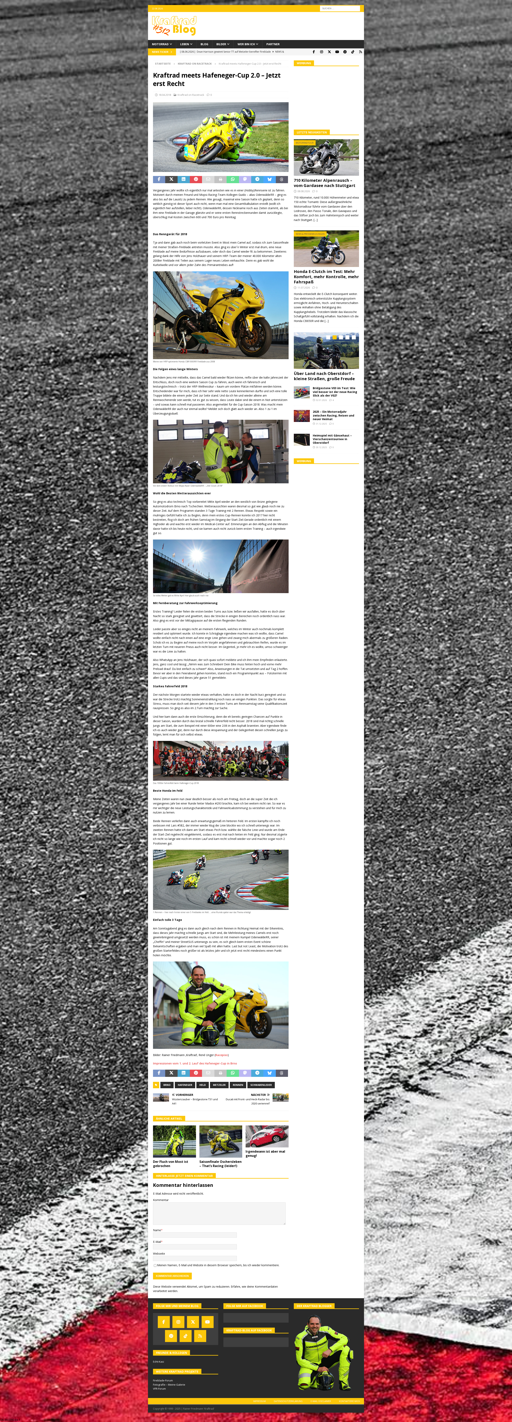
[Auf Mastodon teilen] (245, 179)
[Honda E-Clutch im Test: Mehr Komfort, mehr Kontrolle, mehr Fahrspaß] (326, 248)
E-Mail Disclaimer (321, 1401)
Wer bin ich (246, 44)
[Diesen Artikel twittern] (171, 179)
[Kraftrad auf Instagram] (321, 51)
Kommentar (161, 1200)
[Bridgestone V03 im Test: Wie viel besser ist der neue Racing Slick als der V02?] (302, 398)
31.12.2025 (321, 428)
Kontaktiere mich (349, 1401)
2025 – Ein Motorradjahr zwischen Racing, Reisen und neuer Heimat (333, 420)
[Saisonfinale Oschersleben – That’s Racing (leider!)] (220, 1141)
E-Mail (157, 1242)
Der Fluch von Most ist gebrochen (170, 1163)
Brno (167, 1085)
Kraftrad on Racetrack (191, 95)
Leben (184, 44)
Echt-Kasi (158, 1361)
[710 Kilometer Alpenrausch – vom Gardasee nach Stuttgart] (326, 157)
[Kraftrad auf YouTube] (337, 51)
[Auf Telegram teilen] (257, 179)
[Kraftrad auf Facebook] (313, 51)
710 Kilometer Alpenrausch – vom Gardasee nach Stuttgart (324, 183)
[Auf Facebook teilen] (159, 179)
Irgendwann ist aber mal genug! (265, 1153)
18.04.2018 (165, 95)
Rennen (238, 1085)
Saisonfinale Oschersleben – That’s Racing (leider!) (220, 1163)
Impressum (259, 1401)
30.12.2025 (321, 452)
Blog (204, 44)
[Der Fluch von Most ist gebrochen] (174, 1141)
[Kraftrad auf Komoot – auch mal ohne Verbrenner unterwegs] (360, 51)
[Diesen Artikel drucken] (220, 179)
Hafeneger (185, 1085)
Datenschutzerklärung (288, 1401)
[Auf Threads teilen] (282, 179)
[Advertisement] (326, 97)
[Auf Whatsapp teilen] (233, 179)
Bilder (221, 44)
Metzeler (219, 1085)
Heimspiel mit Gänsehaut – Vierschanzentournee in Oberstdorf (332, 444)
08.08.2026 (303, 191)
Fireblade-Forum (163, 1380)
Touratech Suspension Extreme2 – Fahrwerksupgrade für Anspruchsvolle (325, 379)
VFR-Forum (159, 1388)
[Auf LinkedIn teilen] (184, 179)
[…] (316, 220)
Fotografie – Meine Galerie (169, 1384)
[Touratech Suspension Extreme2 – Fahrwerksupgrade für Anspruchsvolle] (326, 350)
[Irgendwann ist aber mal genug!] (267, 1136)
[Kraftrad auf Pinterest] (344, 51)
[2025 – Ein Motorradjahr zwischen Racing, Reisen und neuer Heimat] (302, 421)
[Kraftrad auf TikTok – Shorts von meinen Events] (352, 51)
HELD (202, 1085)
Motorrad (160, 44)
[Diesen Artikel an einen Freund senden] (208, 179)
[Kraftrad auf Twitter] (329, 51)
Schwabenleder (261, 1085)
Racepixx (221, 1055)
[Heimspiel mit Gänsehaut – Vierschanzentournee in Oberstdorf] (302, 445)
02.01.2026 (321, 405)
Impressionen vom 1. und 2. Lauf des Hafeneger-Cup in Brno (195, 1063)
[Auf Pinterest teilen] (196, 179)
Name (157, 1230)
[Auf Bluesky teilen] (269, 179)
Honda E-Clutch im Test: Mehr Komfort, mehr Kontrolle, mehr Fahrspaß (326, 277)
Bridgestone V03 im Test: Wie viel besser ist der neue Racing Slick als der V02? (335, 396)
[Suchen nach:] (340, 8)
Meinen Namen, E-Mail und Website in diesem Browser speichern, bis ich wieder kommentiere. (218, 1265)
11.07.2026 (303, 287)
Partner (273, 44)
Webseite (159, 1253)
